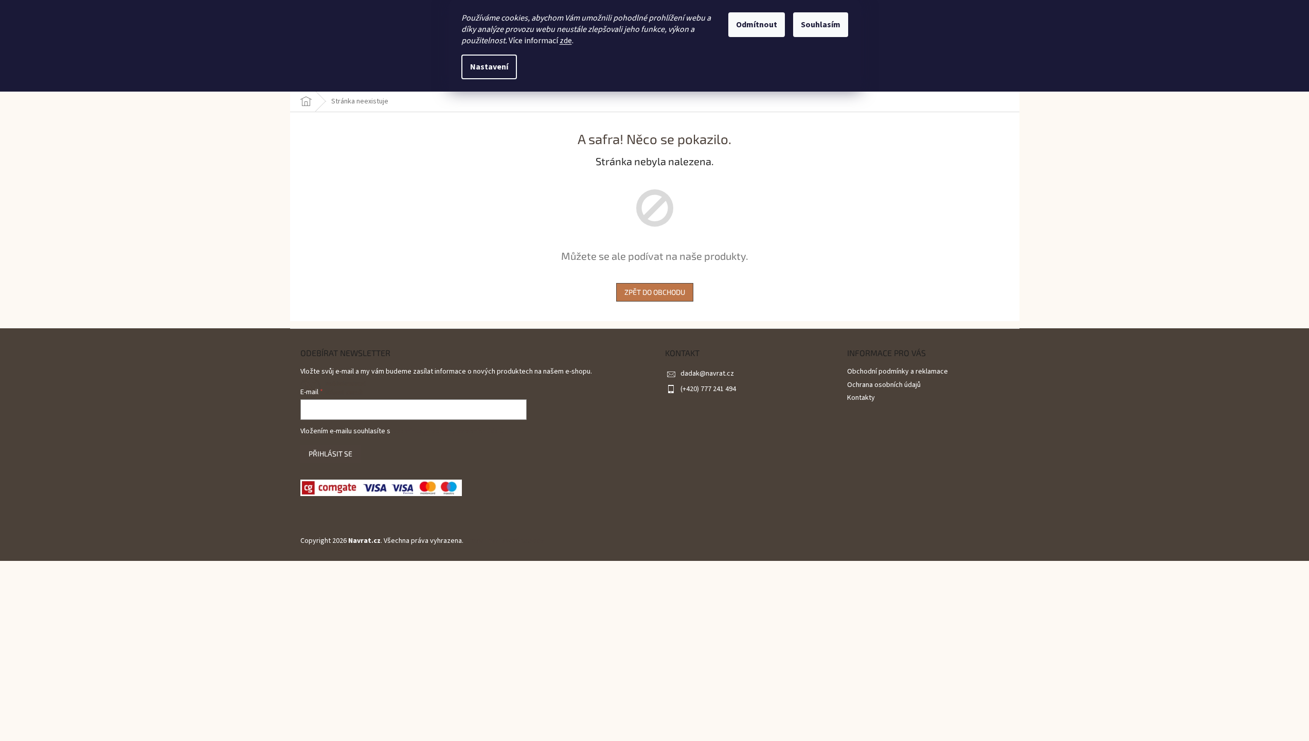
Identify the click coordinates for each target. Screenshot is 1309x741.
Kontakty (861, 398)
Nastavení (489, 67)
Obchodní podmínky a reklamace (897, 371)
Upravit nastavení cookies (505, 541)
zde (566, 40)
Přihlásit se (330, 453)
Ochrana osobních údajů (884, 385)
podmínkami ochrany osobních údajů (448, 431)
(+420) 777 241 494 (708, 389)
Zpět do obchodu (654, 292)
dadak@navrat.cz (707, 373)
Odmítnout (756, 24)
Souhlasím (820, 24)
